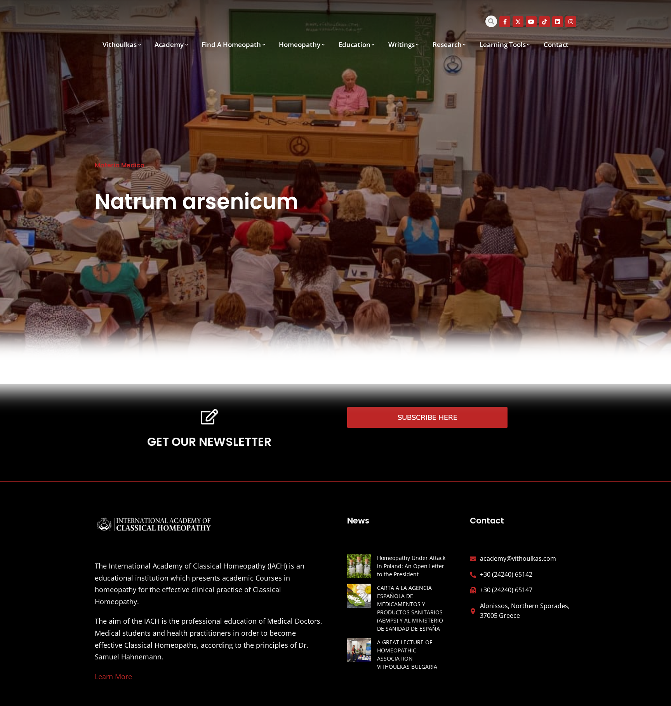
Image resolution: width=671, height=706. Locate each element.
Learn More (113, 676)
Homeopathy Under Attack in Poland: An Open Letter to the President (411, 566)
